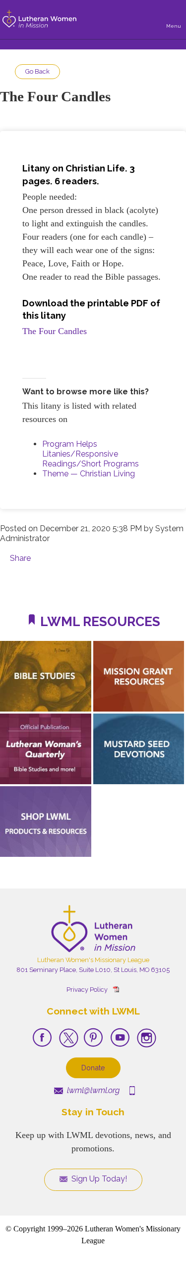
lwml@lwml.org (92, 1090)
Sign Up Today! (98, 1178)
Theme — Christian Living (88, 473)
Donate (93, 1067)
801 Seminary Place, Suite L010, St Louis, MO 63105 (93, 969)
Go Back (37, 71)
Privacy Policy (87, 989)
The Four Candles (54, 331)
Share (20, 558)
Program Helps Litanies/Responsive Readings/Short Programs (90, 453)
